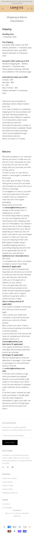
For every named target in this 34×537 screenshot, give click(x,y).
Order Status (7, 482)
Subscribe (10, 443)
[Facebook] (3, 467)
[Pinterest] (12, 467)
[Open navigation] (3, 8)
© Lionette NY (17, 510)
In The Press (7, 508)
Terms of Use (7, 485)
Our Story (6, 504)
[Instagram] (8, 467)
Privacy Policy (7, 489)
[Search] (28, 8)
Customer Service (9, 478)
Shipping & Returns (9, 493)
